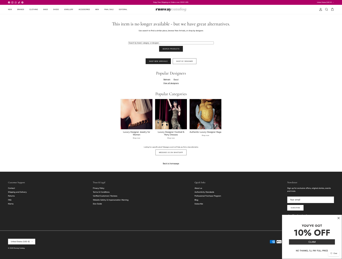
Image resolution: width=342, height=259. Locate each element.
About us (198, 188)
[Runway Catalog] (171, 9)
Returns (11, 196)
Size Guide (97, 204)
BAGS (45, 9)
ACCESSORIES (84, 9)
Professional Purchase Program (208, 196)
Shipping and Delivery (17, 192)
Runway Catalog (19, 248)
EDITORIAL (123, 9)
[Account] (320, 9)
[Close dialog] (338, 218)
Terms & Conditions (101, 192)
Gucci (176, 79)
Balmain (167, 79)
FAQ (9, 200)
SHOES (56, 9)
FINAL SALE (109, 9)
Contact (11, 188)
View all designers (171, 83)
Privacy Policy (98, 188)
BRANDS (20, 9)
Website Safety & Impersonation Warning (111, 200)
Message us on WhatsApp (171, 152)
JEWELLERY (68, 9)
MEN (97, 9)
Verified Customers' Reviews (105, 196)
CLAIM (312, 242)
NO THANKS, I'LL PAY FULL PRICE (312, 250)
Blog (196, 200)
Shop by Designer (184, 61)
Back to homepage (171, 163)
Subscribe (199, 204)
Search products (171, 49)
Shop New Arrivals (158, 61)
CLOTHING (33, 9)
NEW (10, 9)
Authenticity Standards (204, 192)
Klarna (10, 204)
